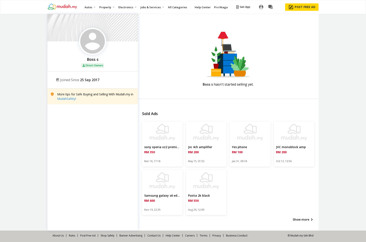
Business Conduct (236, 235)
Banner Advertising (130, 235)
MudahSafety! (66, 99)
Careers (190, 235)
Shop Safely (107, 235)
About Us (58, 235)
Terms (203, 235)
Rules (72, 235)
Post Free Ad (88, 235)
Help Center (173, 235)
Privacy (216, 235)
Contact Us (154, 235)
